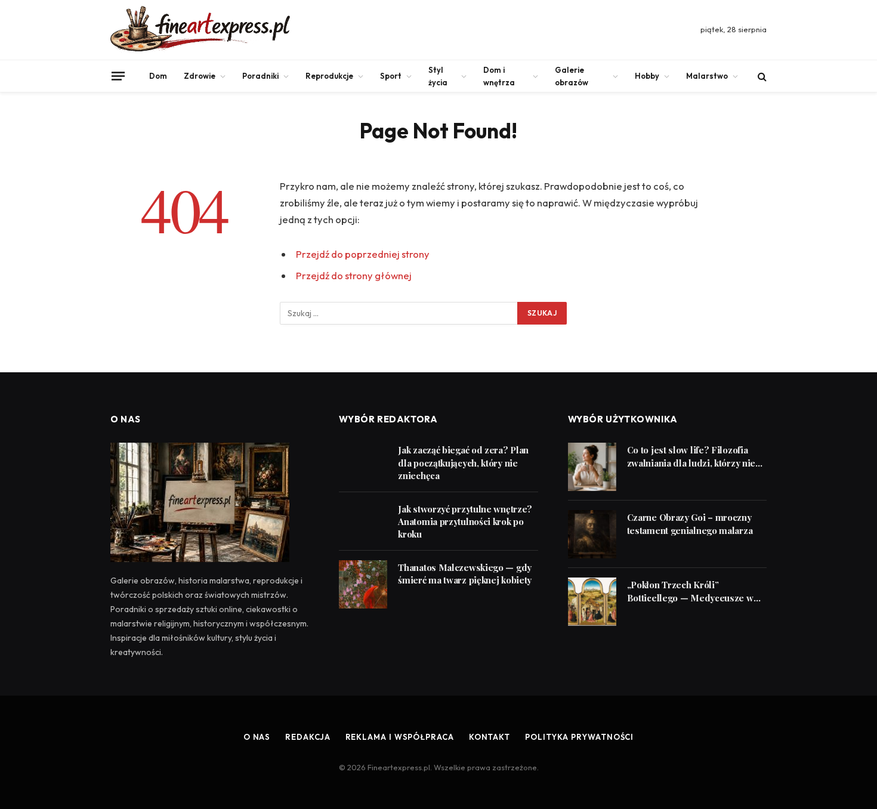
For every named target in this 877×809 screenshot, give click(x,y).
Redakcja (307, 737)
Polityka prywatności (579, 737)
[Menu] (118, 75)
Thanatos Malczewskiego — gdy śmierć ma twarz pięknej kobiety (465, 573)
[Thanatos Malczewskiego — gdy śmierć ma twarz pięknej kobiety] (363, 584)
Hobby (647, 76)
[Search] (761, 76)
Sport (391, 76)
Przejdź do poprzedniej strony (363, 254)
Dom (158, 76)
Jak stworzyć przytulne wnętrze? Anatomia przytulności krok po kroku (465, 522)
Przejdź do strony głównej (354, 275)
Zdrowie (199, 76)
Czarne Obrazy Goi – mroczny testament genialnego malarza (690, 523)
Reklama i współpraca (399, 737)
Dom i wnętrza (499, 76)
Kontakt (489, 737)
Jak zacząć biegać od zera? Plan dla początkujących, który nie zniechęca (463, 462)
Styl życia (437, 76)
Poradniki (260, 76)
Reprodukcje (329, 76)
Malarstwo (707, 76)
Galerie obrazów (571, 76)
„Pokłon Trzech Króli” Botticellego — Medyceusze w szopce (690, 591)
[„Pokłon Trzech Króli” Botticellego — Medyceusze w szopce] (592, 602)
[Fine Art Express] (200, 30)
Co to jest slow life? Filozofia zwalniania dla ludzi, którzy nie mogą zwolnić (691, 457)
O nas (257, 737)
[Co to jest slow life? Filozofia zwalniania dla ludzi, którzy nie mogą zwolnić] (592, 467)
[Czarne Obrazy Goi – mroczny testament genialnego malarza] (592, 534)
